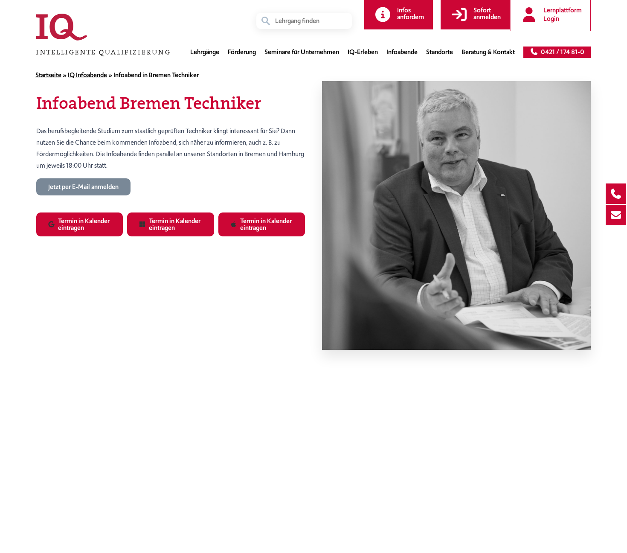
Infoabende (402, 52)
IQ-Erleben (363, 52)
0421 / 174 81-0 (561, 52)
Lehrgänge (204, 52)
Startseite (48, 75)
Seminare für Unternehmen (301, 52)
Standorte (439, 52)
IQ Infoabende (87, 75)
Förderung (242, 52)
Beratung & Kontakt (488, 52)
